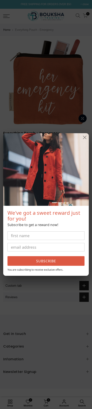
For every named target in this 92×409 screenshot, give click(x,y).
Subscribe (46, 261)
